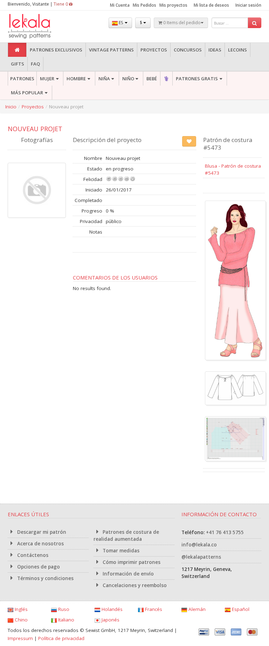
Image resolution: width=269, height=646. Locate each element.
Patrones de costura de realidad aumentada (126, 535)
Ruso (63, 609)
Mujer (47, 78)
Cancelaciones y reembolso (134, 585)
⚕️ (166, 78)
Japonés (109, 620)
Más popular (27, 92)
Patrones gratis (197, 78)
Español (239, 609)
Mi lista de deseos (211, 5)
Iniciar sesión (248, 5)
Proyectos (153, 50)
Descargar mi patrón (41, 532)
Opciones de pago (38, 567)
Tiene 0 (61, 4)
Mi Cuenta (120, 5)
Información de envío (127, 574)
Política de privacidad (61, 638)
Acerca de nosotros (40, 543)
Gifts (17, 64)
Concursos (188, 50)
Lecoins (237, 50)
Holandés (111, 609)
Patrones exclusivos (56, 50)
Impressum (20, 638)
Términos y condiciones (45, 578)
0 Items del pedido (181, 23)
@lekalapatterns (201, 557)
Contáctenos (32, 555)
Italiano (65, 620)
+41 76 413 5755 (225, 532)
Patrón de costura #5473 (228, 144)
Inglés (20, 609)
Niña (104, 78)
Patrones (22, 78)
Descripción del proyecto (107, 140)
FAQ (35, 64)
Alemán (196, 609)
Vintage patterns (111, 50)
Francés (153, 609)
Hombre (76, 78)
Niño (128, 78)
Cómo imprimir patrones (130, 562)
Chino (20, 620)
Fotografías (37, 140)
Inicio (10, 106)
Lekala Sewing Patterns (43, 26)
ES (121, 23)
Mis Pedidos (144, 5)
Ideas (214, 50)
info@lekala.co (199, 544)
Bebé (151, 78)
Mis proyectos (173, 5)
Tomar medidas (120, 550)
